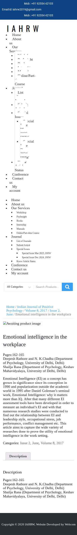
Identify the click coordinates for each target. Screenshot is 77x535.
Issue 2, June (29, 443)
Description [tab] (18, 456)
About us (15, 41)
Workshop (21, 212)
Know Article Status (20, 166)
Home (10, 307)
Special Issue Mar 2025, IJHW (27, 129)
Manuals (21, 228)
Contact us (16, 180)
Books (20, 220)
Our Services (15, 49)
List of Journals (21, 96)
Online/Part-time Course (25, 80)
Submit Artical (21, 107)
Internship (21, 224)
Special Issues (21, 115)
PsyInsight (22, 216)
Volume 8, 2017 (36, 310)
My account (14, 189)
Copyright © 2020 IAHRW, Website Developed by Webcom (39, 524)
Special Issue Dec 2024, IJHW (27, 149)
